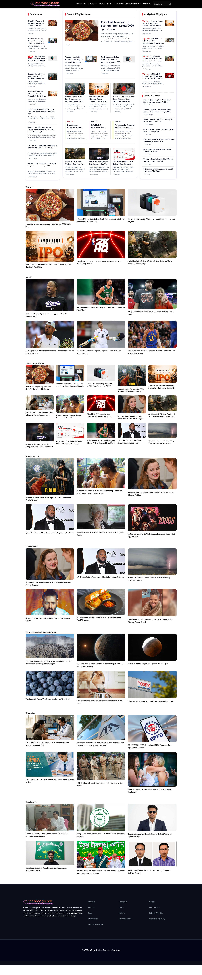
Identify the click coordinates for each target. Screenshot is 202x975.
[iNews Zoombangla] (45, 4)
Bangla (146, 4)
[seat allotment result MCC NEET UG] (169, 42)
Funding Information (95, 924)
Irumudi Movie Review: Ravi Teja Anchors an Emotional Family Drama (37, 76)
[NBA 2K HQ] (169, 77)
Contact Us (123, 902)
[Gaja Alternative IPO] (124, 159)
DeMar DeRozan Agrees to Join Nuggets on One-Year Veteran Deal (98, 164)
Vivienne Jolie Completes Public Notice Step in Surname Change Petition (42, 164)
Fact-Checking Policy (157, 919)
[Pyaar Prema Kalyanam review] (169, 60)
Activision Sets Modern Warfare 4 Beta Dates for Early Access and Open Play (74, 165)
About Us (91, 902)
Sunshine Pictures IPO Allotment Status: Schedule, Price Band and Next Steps (37, 95)
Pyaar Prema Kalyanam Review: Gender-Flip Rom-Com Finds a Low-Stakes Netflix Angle (41, 129)
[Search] (170, 3)
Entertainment (133, 4)
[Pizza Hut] (52, 25)
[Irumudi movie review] (52, 79)
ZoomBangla (116, 950)
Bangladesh (82, 4)
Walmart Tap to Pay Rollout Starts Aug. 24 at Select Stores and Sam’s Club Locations (37, 42)
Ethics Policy (93, 919)
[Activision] (75, 158)
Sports (119, 4)
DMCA (121, 907)
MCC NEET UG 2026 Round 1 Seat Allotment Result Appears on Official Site (41, 111)
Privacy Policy (154, 907)
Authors (122, 913)
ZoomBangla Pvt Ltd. (94, 950)
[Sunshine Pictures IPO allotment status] (52, 96)
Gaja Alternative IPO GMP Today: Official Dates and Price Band (123, 164)
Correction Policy (125, 919)
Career (151, 902)
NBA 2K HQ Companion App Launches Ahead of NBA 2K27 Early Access (42, 146)
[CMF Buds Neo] (52, 60)
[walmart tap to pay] (52, 42)
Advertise (91, 907)
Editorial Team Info (156, 913)
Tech (101, 4)
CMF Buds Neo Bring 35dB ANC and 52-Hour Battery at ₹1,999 (37, 58)
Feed (90, 913)
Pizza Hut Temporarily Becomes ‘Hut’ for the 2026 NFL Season (36, 23)
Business (110, 4)
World (93, 4)
